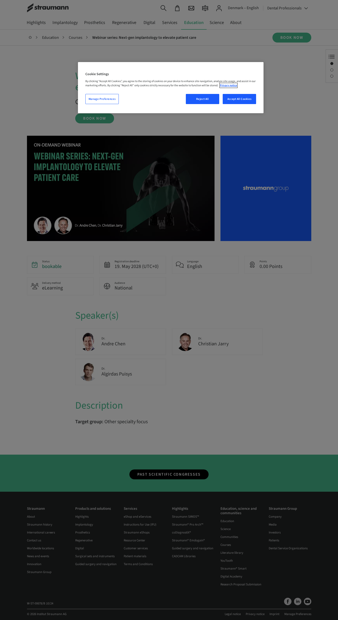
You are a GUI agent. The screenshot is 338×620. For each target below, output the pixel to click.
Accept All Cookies (239, 99)
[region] (171, 87)
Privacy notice (228, 85)
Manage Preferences (102, 99)
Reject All (202, 99)
